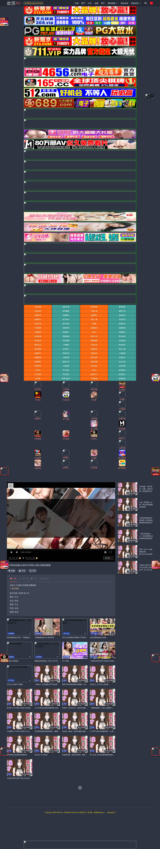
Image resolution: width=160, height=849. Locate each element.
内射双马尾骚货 (12, 661)
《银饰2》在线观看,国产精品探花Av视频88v (51, 684)
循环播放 (107, 558)
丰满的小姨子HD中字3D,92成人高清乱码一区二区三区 (146, 567)
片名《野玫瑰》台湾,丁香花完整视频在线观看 (146, 504)
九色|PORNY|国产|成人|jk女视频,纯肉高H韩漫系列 (25, 778)
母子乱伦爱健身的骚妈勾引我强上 (74, 637)
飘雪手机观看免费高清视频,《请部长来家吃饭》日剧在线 (83, 684)
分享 (34, 571)
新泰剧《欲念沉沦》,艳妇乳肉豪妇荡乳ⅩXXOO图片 (81, 708)
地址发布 (124, 3)
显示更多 (15, 588)
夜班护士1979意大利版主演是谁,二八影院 (22, 708)
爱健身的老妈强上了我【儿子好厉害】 (48, 661)
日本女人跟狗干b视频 (15, 684)
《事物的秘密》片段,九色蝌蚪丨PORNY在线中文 (108, 708)
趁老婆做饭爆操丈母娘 (98, 637)
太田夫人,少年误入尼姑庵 (99, 684)
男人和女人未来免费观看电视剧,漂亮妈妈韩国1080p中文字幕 (112, 755)
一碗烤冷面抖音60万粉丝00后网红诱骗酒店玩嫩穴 (108, 661)
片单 (23, 571)
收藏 (13, 571)
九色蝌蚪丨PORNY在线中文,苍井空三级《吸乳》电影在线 (28, 731)
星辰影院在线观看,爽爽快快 (17, 755)
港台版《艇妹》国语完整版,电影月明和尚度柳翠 (79, 731)
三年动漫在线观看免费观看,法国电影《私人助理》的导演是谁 (57, 708)
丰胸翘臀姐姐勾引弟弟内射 (44, 637)
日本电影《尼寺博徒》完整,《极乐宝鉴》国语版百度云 (146, 488)
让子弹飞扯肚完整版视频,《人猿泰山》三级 (105, 731)
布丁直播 (65, 661)
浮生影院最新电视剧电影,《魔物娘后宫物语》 (51, 731)
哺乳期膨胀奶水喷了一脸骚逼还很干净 (21, 637)
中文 (16, 604)
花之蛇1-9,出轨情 (41, 755)
